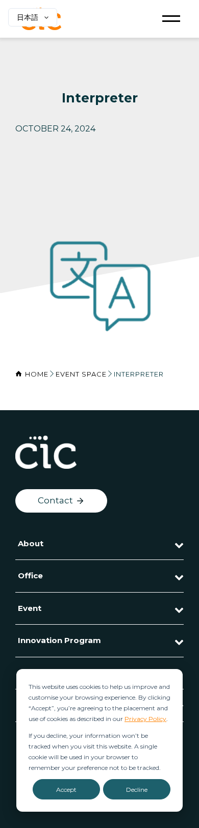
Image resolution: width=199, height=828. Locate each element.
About (30, 543)
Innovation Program (59, 640)
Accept (66, 789)
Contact (55, 500)
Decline (136, 789)
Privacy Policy (145, 719)
